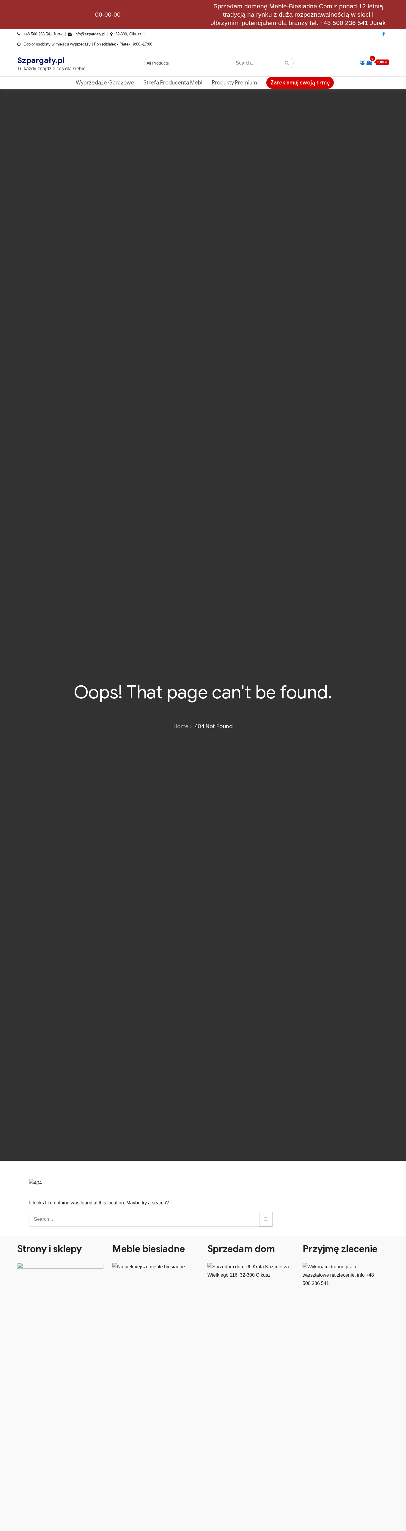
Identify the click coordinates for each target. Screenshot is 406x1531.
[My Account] (362, 62)
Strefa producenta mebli (174, 82)
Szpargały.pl (40, 60)
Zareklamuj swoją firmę (300, 82)
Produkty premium (234, 82)
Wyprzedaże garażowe (105, 82)
